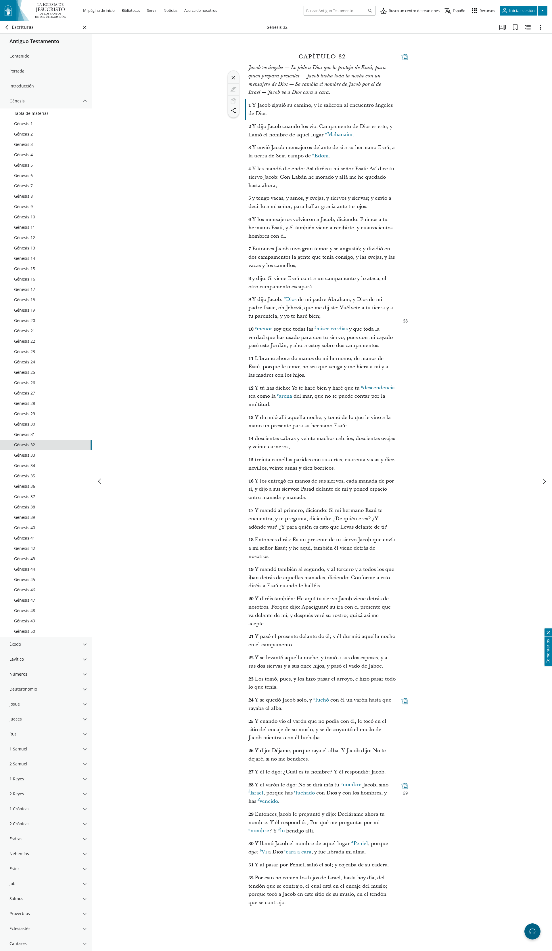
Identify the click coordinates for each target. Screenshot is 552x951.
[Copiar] (233, 101)
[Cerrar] (233, 77)
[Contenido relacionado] (528, 27)
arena (285, 396)
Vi (264, 851)
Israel (256, 792)
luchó (322, 700)
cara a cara (298, 851)
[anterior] (100, 481)
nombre (352, 784)
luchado (305, 792)
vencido (269, 801)
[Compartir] (233, 110)
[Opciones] (540, 27)
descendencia (379, 388)
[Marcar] (233, 89)
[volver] (7, 27)
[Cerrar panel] (84, 27)
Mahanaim (339, 134)
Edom (321, 155)
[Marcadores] (515, 27)
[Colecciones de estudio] (502, 27)
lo (282, 830)
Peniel (360, 843)
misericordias (332, 329)
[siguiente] (544, 481)
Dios (291, 299)
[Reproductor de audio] (532, 931)
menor (264, 329)
